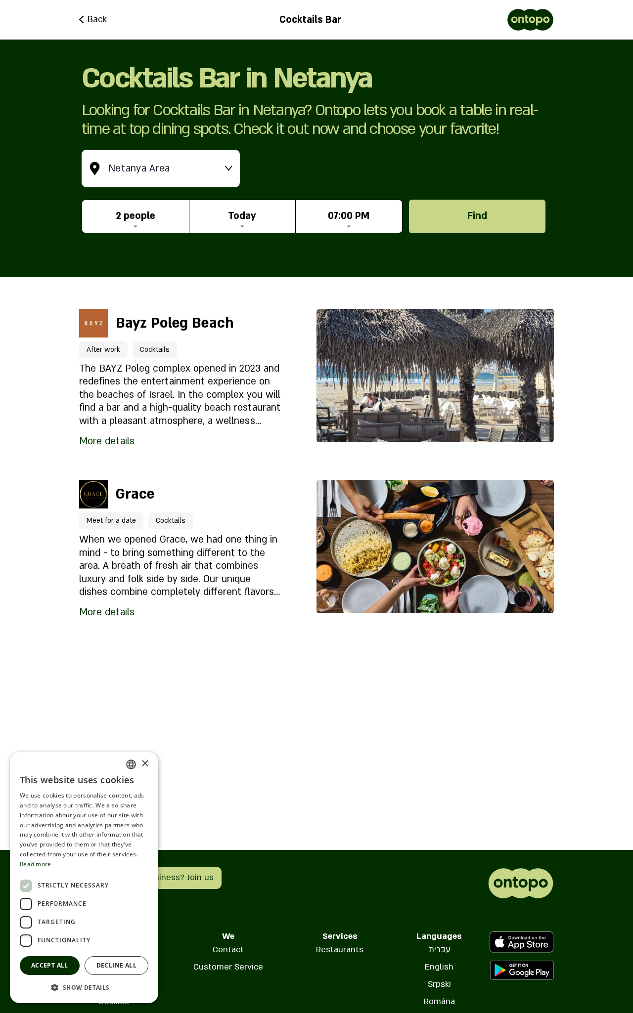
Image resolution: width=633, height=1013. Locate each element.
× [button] (144, 763)
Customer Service (228, 966)
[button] (84, 987)
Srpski (439, 984)
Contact (228, 949)
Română (439, 1001)
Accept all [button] (49, 965)
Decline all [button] (116, 965)
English (439, 966)
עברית (439, 949)
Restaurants (339, 949)
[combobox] (131, 764)
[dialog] (84, 877)
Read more (35, 864)
